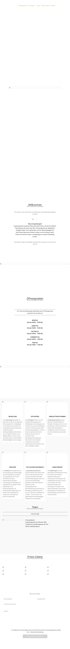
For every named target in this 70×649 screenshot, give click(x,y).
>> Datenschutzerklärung (36, 632)
